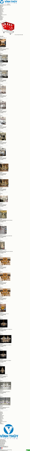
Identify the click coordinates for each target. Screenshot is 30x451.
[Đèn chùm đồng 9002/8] (5, 280)
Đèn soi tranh (2, 11)
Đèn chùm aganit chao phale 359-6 (4, 407)
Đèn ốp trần (1, 10)
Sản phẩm (1, 19)
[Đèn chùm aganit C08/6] (3, 155)
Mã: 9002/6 (1, 265)
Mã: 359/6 (1, 405)
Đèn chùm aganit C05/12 (3, 111)
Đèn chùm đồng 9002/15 (3, 298)
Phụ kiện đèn (2, 423)
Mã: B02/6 (1, 78)
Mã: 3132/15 (2, 312)
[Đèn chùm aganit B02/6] (4, 77)
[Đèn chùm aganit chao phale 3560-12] (5, 389)
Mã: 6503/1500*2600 (3, 218)
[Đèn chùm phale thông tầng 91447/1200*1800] (2, 249)
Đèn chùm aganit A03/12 (3, 204)
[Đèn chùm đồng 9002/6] (5, 264)
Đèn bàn (1, 420)
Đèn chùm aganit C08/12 (3, 142)
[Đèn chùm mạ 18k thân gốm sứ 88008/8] (3, 358)
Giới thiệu (1, 18)
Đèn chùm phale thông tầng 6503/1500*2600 (6, 220)
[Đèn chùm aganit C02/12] (4, 62)
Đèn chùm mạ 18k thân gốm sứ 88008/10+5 (6, 329)
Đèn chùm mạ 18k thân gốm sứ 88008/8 (5, 360)
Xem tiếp (1, 412)
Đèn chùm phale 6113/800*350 (4, 48)
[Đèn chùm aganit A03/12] (4, 202)
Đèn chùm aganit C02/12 (3, 64)
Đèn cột (1, 12)
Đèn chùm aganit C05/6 (3, 126)
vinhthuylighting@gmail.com (4, 446)
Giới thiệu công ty (2, 439)
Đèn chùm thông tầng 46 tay (4, 376)
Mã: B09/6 (1, 187)
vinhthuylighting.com (3, 450)
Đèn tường (1, 6)
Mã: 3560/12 (2, 390)
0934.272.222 (2, 445)
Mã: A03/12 (1, 203)
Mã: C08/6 (1, 156)
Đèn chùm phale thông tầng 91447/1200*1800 (6, 251)
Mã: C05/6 (1, 125)
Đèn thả (1, 7)
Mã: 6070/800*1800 (3, 234)
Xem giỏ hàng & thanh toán (18, 34)
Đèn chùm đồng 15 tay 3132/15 (4, 313)
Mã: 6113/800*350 (2, 47)
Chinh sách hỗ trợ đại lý (3, 441)
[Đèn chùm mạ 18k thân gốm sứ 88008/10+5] (3, 327)
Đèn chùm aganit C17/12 (3, 95)
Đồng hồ (1, 16)
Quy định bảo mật (2, 442)
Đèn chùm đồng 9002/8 (3, 282)
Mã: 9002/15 (2, 296)
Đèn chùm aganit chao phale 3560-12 (5, 391)
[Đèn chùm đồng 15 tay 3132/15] (3, 311)
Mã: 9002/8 (1, 281)
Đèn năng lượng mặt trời (3, 14)
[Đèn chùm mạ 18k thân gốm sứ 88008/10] (5, 342)
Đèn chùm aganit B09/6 (3, 189)
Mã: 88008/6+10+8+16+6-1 (4, 374)
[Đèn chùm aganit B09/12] (4, 171)
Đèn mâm (1, 9)
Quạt (0, 15)
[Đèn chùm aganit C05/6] (3, 124)
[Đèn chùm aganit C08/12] (3, 140)
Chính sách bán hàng (3, 440)
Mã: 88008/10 (2, 343)
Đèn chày (1, 13)
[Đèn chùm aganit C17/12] (3, 93)
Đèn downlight (2, 8)
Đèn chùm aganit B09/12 (3, 173)
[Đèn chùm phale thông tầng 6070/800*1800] (3, 233)
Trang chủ (1, 17)
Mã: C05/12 (1, 109)
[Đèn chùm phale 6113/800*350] (3, 46)
